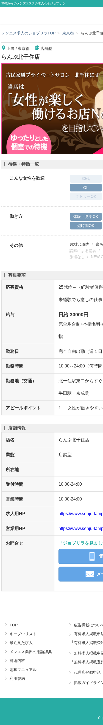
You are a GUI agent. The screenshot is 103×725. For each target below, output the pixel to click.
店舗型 (46, 48)
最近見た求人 (21, 642)
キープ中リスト (23, 634)
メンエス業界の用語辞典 (31, 652)
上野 (11, 48)
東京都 (68, 33)
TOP (14, 625)
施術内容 (17, 660)
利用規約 (17, 678)
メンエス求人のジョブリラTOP (28, 33)
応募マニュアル (23, 669)
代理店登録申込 (87, 672)
